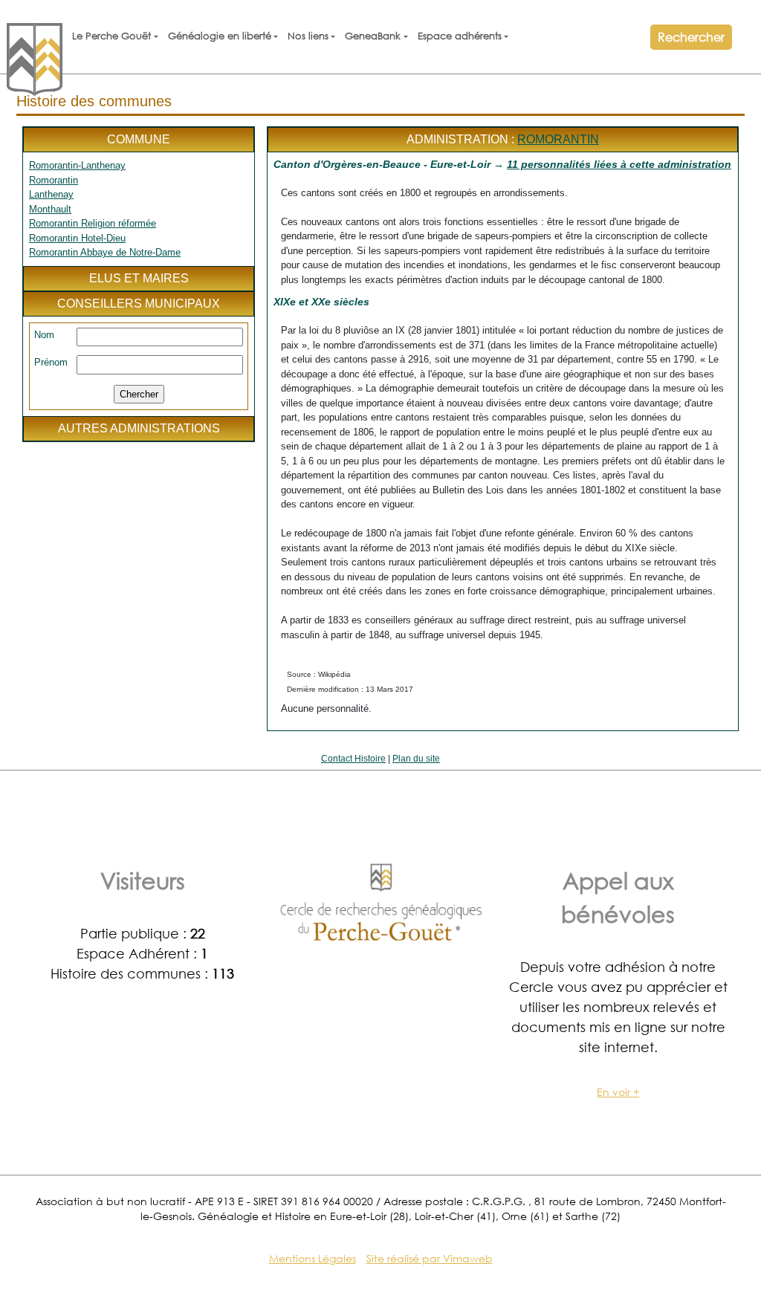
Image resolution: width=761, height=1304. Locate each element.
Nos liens (308, 36)
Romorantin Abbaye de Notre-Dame (105, 252)
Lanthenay (51, 194)
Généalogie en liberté (219, 36)
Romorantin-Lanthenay (77, 165)
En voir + (618, 1092)
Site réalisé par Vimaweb (429, 1258)
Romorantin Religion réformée (92, 223)
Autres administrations (139, 428)
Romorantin (53, 180)
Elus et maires (139, 278)
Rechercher (691, 37)
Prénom (51, 362)
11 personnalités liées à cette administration (619, 164)
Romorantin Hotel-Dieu (77, 238)
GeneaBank (373, 36)
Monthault (50, 209)
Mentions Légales (312, 1258)
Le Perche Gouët (111, 36)
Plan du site (416, 758)
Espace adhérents (460, 36)
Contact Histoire (353, 758)
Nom (44, 334)
